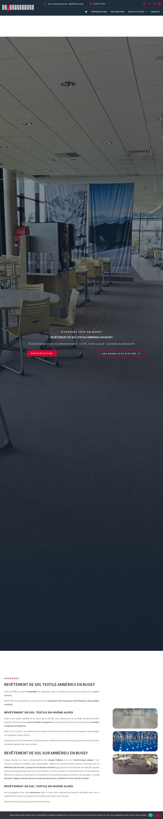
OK (150, 815)
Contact (155, 11)
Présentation (99, 11)
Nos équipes (118, 11)
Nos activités (136, 11)
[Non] (157, 816)
